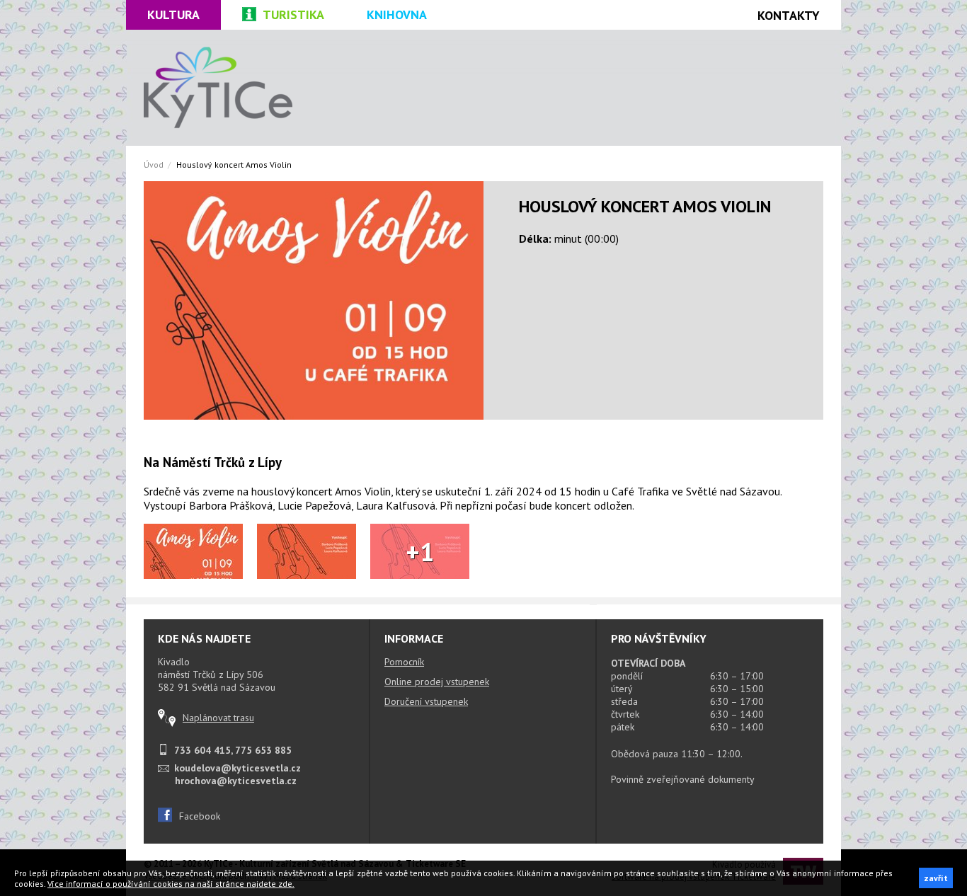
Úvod (154, 164)
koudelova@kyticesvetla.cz (237, 768)
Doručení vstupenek (426, 701)
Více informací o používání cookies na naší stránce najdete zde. (170, 883)
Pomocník (404, 661)
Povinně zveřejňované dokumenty (683, 779)
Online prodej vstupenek (436, 681)
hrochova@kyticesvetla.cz (236, 780)
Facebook (199, 816)
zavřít (936, 878)
